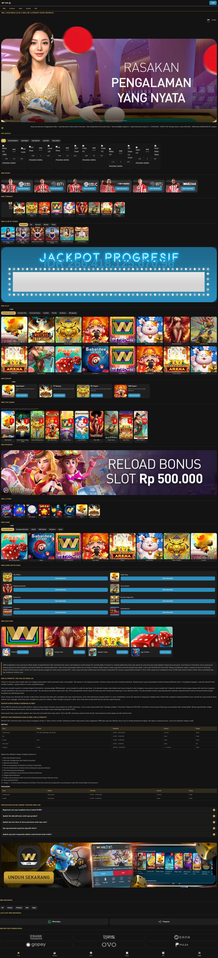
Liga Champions (13, 140)
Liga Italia (46, 140)
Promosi (12, 8)
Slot (36, 8)
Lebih (11, 309)
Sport (20, 8)
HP (3, 908)
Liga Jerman (56, 140)
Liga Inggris (24, 140)
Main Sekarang (23, 652)
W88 (4, 8)
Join (213, 3)
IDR (208, 20)
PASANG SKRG (9, 163)
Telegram (166, 921)
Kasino (28, 8)
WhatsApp (56, 921)
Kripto (214, 20)
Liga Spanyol (36, 140)
